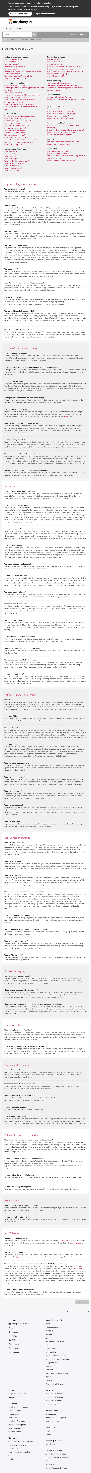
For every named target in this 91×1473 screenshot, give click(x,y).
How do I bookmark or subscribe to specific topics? (65, 130)
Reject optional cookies (45, 14)
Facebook (15, 1352)
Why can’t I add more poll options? (16, 125)
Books (48, 1461)
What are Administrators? (56, 59)
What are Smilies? (10, 156)
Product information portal (56, 1418)
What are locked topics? (13, 168)
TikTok (14, 1336)
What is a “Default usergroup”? (58, 74)
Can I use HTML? (10, 154)
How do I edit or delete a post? (15, 118)
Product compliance (16, 1410)
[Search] (34, 34)
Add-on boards (14, 1449)
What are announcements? (14, 163)
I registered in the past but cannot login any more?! (22, 71)
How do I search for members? (58, 116)
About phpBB (76, 1243)
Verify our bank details (54, 1384)
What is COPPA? (10, 62)
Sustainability (51, 1352)
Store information (52, 1444)
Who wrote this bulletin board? (58, 151)
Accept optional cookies (20, 14)
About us (49, 1338)
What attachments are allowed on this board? (63, 142)
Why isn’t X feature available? (57, 153)
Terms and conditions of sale (57, 1373)
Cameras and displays (17, 1445)
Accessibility (51, 1349)
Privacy (48, 1377)
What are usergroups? (54, 64)
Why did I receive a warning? (14, 135)
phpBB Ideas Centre (23, 1257)
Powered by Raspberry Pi (18, 1425)
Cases (10, 1456)
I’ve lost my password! (12, 74)
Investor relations (52, 1327)
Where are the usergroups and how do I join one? (64, 66)
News (48, 1324)
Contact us (50, 1331)
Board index (6, 1312)
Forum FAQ (7, 29)
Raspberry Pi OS (52, 1404)
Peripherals (12, 1459)
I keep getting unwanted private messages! (62, 85)
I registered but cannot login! (14, 66)
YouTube (15, 1340)
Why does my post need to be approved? (19, 142)
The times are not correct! (13, 92)
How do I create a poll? (12, 123)
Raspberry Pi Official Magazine (57, 1457)
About (18, 29)
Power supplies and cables (19, 1452)
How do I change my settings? (15, 85)
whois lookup (79, 1269)
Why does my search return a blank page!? (62, 114)
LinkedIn (15, 1348)
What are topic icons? (12, 170)
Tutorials (11, 1397)
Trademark (50, 1334)
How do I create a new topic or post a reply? (20, 116)
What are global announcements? (16, 161)
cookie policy (47, 7)
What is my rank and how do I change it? (19, 104)
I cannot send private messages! (58, 83)
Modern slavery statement (56, 1356)
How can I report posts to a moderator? (18, 137)
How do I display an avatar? (14, 102)
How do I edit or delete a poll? (15, 128)
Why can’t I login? (10, 69)
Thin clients (12, 1418)
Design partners (14, 1428)
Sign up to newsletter (20, 1324)
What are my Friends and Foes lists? (59, 97)
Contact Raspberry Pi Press (56, 1468)
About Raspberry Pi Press (56, 1454)
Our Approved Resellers (55, 1341)
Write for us (50, 1464)
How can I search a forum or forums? (60, 109)
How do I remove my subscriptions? (59, 135)
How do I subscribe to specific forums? (61, 132)
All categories (51, 1414)
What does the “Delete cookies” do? (17, 78)
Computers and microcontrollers (20, 1441)
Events (48, 1434)
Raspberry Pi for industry (18, 1407)
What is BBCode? (10, 151)
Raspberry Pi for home (17, 1394)
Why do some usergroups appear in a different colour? (66, 71)
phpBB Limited (65, 1240)
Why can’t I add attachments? (15, 133)
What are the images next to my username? (20, 100)
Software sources (52, 1421)
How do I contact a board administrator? (61, 160)
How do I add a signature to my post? (18, 121)
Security (49, 1380)
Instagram (15, 1344)
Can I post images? (11, 159)
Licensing (49, 1370)
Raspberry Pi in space (17, 1421)
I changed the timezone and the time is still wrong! (22, 95)
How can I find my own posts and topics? (61, 118)
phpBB (65, 416)
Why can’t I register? (11, 64)
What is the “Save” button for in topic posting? (21, 140)
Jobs (47, 1345)
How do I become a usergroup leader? (60, 69)
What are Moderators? (55, 62)
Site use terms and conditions (57, 1359)
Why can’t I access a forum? (14, 130)
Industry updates (15, 1414)
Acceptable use (52, 1363)
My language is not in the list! (14, 97)
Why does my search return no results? (61, 111)
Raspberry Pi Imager (53, 1401)
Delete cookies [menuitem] (70, 1312)
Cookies (49, 1366)
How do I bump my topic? (13, 145)
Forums (48, 1431)
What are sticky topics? (12, 166)
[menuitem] (83, 34)
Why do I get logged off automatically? (18, 76)
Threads (15, 1332)
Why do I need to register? (13, 59)
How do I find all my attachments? (59, 144)
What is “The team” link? (55, 76)
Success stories (14, 1432)
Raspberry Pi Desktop (54, 1397)
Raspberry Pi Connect (54, 1394)
